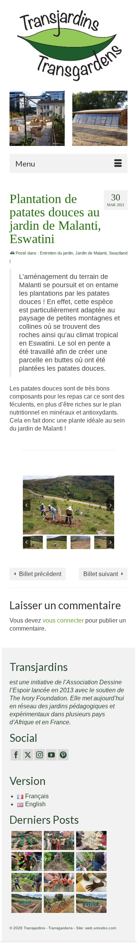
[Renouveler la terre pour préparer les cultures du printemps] (26, 861)
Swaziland (118, 253)
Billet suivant (100, 574)
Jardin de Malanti (91, 253)
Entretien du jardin (56, 253)
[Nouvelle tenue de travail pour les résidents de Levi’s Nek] (26, 903)
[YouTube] (51, 755)
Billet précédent (40, 574)
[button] (33, 542)
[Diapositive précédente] (26, 505)
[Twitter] (27, 755)
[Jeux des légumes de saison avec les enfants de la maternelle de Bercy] (90, 840)
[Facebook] (16, 755)
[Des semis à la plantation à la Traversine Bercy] (90, 861)
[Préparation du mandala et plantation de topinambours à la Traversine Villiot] (26, 882)
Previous (16, 122)
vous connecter (63, 620)
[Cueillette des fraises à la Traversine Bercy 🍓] (58, 882)
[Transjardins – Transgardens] (68, 45)
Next (120, 122)
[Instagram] (39, 755)
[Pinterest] (63, 755)
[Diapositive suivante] (110, 505)
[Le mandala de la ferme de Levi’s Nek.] (90, 903)
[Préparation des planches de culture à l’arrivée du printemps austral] (26, 840)
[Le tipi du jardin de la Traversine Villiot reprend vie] (58, 861)
